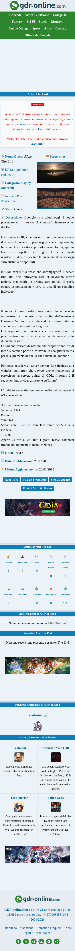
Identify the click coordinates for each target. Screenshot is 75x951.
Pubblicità (10, 928)
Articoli (23, 737)
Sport (36, 28)
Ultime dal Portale (37, 35)
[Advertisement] (37, 64)
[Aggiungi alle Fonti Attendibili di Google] (50, 943)
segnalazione (19, 124)
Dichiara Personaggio (34, 480)
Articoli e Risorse (37, 15)
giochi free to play (29, 914)
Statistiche (26, 928)
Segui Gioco (11, 480)
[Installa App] (42, 943)
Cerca (61, 28)
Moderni (57, 21)
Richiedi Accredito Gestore (37, 488)
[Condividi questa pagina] (57, 943)
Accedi (15, 15)
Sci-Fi (31, 21)
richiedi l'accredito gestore (44, 129)
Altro (48, 28)
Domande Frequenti (49, 928)
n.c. (65, 603)
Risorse (51, 737)
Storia (43, 21)
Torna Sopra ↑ (43, 933)
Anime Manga (19, 28)
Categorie (59, 15)
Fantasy (17, 21)
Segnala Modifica (60, 480)
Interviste (34, 737)
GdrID (9, 453)
